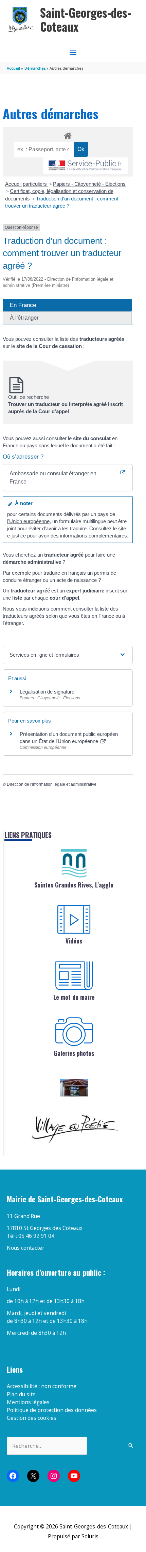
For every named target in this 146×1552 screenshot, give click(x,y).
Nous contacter (25, 1248)
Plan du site (21, 1394)
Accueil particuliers (26, 184)
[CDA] (74, 863)
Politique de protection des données (52, 1410)
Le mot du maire (74, 997)
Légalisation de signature (47, 692)
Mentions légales (28, 1402)
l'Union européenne (28, 521)
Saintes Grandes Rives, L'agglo (73, 884)
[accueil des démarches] (67, 134)
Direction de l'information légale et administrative (51, 784)
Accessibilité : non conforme (41, 1386)
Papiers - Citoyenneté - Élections (89, 184)
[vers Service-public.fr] (85, 165)
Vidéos (74, 940)
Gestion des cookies (31, 1418)
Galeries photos (74, 1053)
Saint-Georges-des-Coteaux (85, 20)
